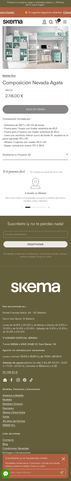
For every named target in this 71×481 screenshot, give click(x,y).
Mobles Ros (9, 75)
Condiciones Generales (16, 448)
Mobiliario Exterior (13, 403)
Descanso (8, 408)
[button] (51, 22)
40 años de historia (14, 420)
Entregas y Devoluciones (17, 452)
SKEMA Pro (9, 425)
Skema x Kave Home (14, 412)
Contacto (8, 439)
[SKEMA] (13, 21)
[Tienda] (44, 22)
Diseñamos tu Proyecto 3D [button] (17, 154)
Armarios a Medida (13, 395)
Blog (5, 443)
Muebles (7, 399)
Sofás (6, 416)
